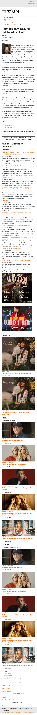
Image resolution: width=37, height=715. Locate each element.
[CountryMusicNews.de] (13, 11)
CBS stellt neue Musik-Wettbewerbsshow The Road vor (17, 189)
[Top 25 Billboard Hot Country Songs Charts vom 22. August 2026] (18, 354)
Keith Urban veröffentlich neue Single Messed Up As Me (17, 237)
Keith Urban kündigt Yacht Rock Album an (13, 166)
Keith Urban (24, 51)
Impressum (31, 712)
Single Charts (5, 371)
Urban (7, 89)
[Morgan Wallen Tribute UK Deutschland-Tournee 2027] (17, 287)
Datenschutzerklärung (8, 712)
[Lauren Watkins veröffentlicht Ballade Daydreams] (18, 527)
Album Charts (6, 410)
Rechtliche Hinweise (21, 712)
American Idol (9, 127)
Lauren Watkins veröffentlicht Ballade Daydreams (17, 538)
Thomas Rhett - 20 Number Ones (11, 248)
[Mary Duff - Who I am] (17, 318)
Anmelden (6, 150)
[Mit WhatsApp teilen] (7, 43)
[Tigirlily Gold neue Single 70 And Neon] (18, 453)
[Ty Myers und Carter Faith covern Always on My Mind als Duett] (18, 477)
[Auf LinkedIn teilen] (8, 43)
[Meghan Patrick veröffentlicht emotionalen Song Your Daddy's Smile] (18, 502)
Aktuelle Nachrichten (7, 438)
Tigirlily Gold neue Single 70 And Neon (14, 464)
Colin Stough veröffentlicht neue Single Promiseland (16, 260)
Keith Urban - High (7, 200)
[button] (8, 691)
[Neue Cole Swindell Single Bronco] (18, 429)
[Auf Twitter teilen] (6, 43)
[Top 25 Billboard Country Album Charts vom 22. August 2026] (18, 393)
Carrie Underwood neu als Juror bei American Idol (16, 225)
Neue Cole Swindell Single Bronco (12, 440)
